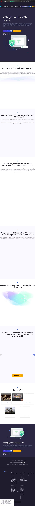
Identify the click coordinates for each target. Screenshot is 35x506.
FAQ (11, 488)
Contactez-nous (22, 488)
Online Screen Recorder (14, 482)
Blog (20, 6)
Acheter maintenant (14, 264)
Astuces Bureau (30, 476)
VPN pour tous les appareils (23, 480)
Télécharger (14, 268)
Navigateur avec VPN (22, 479)
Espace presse (21, 489)
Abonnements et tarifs (14, 483)
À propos (21, 487)
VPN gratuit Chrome (22, 478)
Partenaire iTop (22, 491)
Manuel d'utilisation (13, 489)
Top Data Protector (13, 479)
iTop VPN (12, 472)
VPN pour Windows (22, 472)
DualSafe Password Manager (15, 481)
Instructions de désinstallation (15, 491)
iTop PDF (12, 480)
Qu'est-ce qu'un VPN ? (30, 472)
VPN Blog (29, 475)
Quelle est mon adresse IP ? (31, 474)
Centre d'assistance (13, 487)
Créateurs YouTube (22, 492)
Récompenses (21, 490)
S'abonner (23, 462)
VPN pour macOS (22, 473)
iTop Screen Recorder (14, 473)
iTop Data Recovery (13, 478)
